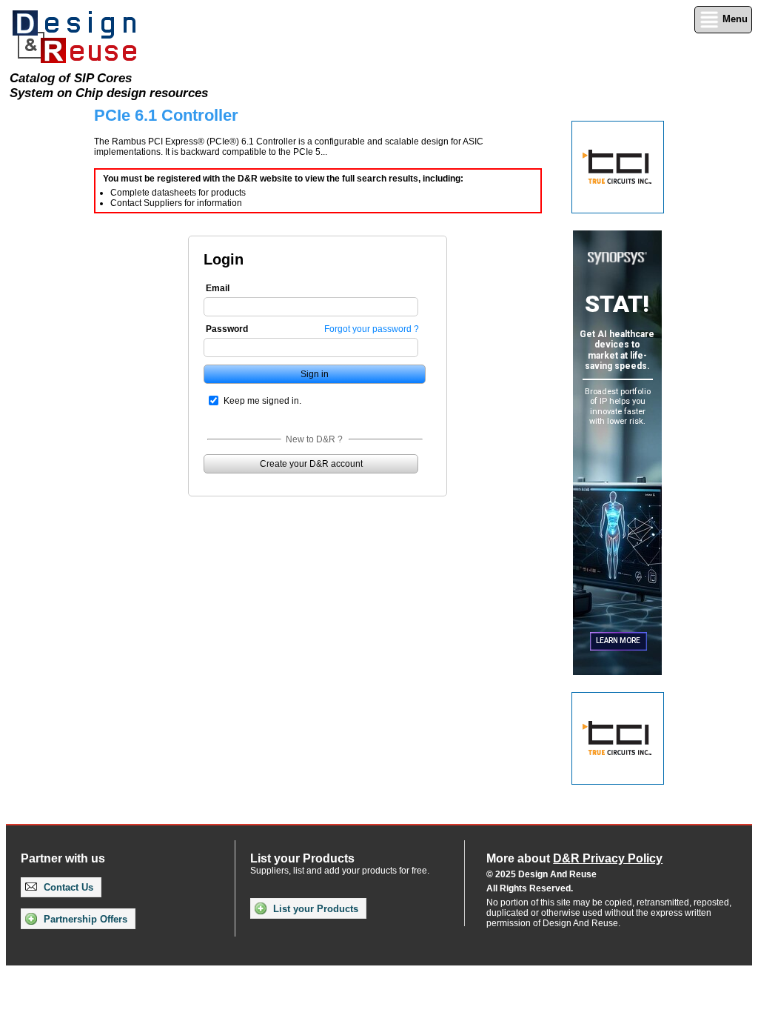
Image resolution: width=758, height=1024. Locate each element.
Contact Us (67, 887)
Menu (734, 18)
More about (574, 858)
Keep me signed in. (262, 401)
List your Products (314, 908)
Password (227, 329)
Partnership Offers (84, 919)
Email (217, 288)
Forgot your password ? (371, 329)
